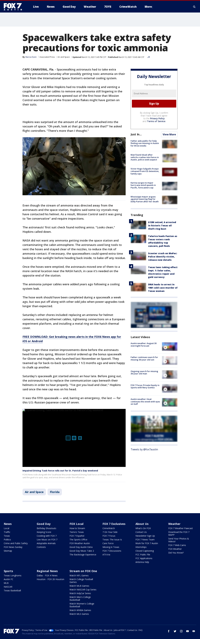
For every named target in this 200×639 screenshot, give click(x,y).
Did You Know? (176, 552)
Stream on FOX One (83, 571)
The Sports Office (78, 539)
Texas (7, 535)
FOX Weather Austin (80, 543)
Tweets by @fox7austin (144, 449)
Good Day (43, 524)
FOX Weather (175, 548)
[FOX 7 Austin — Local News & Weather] (14, 6)
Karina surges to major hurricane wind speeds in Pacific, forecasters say (143, 185)
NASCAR (8, 586)
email (193, 631)
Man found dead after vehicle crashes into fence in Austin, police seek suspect (145, 157)
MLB (6, 582)
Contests (41, 547)
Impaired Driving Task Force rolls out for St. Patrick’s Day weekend (60, 470)
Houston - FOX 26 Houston (50, 579)
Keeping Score (44, 532)
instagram (181, 631)
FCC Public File (142, 554)
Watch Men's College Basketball (80, 598)
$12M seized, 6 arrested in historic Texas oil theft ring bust (162, 225)
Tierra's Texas (77, 532)
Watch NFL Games (79, 575)
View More (169, 134)
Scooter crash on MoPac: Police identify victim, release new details (162, 256)
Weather (174, 524)
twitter (175, 631)
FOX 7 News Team (145, 539)
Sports (8, 571)
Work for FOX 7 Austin (146, 543)
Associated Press (47, 57)
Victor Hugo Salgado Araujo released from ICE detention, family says (145, 171)
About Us (141, 524)
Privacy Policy (157, 118)
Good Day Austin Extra (81, 547)
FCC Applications (143, 558)
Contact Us (141, 532)
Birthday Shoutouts (46, 528)
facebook (168, 631)
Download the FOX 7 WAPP (178, 533)
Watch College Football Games (81, 581)
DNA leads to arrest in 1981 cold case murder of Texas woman (163, 287)
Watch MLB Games (79, 585)
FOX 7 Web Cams (177, 545)
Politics (7, 539)
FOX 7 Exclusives (113, 524)
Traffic (7, 532)
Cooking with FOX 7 (47, 535)
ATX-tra (106, 554)
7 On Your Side (110, 532)
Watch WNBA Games (80, 610)
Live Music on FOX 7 (47, 539)
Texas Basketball (12, 590)
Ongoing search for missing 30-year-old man (144, 372)
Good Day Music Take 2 (82, 550)
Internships (141, 547)
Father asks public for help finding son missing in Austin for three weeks (145, 143)
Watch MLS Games (79, 613)
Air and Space (64, 57)
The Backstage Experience (83, 554)
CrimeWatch (108, 528)
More (148, 6)
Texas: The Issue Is (112, 539)
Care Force (108, 543)
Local (6, 528)
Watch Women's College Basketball (82, 605)
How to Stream (77, 528)
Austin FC (8, 579)
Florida (55, 492)
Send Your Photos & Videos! (178, 540)
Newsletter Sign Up (145, 535)
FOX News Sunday (13, 547)
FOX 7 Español (77, 535)
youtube (187, 631)
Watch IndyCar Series (80, 593)
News (8, 524)
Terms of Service (156, 121)
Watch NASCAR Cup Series (83, 589)
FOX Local (76, 524)
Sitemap (8, 550)
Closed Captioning (144, 550)
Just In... (136, 134)
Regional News (47, 571)
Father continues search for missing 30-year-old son (144, 358)
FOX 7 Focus (108, 535)
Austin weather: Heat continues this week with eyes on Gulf (145, 401)
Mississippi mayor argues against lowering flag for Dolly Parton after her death (145, 199)
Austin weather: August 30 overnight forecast (143, 344)
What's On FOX (143, 528)
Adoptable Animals (46, 543)
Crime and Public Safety (16, 543)
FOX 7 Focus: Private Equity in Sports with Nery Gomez (145, 386)
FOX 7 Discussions (111, 550)
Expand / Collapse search (194, 6)
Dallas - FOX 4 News (47, 575)
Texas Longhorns (12, 575)
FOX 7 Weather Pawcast (180, 528)
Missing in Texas (110, 547)
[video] (170, 346)
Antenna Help (142, 562)
